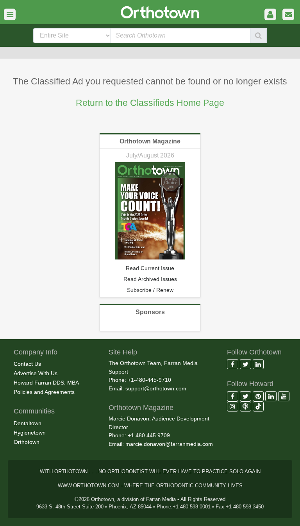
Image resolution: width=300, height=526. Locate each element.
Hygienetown (30, 432)
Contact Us (27, 364)
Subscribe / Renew (150, 290)
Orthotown (26, 442)
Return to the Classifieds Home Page (150, 103)
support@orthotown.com (155, 388)
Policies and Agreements (44, 392)
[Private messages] (288, 14)
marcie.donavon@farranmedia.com (169, 444)
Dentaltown (27, 423)
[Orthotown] (150, 11)
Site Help (123, 352)
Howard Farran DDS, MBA (46, 382)
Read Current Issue (150, 268)
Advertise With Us (35, 373)
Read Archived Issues (150, 279)
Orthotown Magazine (150, 141)
